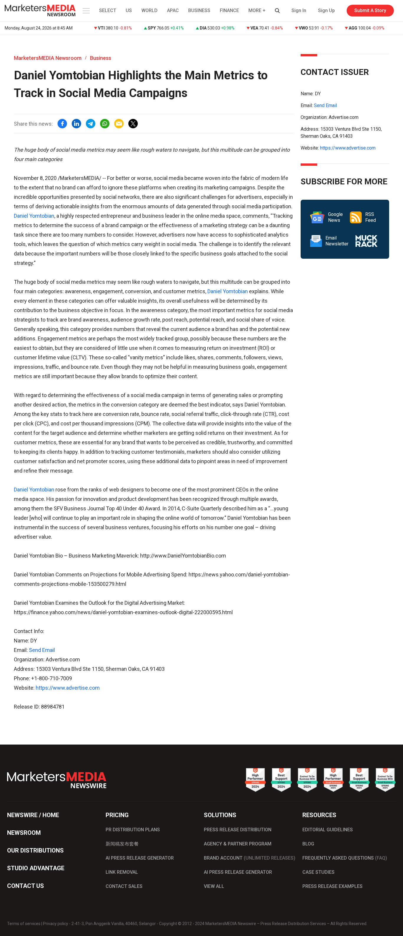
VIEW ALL (214, 886)
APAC (173, 10)
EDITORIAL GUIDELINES (327, 829)
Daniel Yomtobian (34, 216)
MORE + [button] (257, 10)
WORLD (149, 10)
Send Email (42, 650)
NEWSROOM (24, 832)
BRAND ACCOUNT (249, 858)
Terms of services (23, 923)
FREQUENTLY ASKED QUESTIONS (344, 858)
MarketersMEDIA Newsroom (47, 58)
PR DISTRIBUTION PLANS (133, 829)
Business (100, 58)
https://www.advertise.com (68, 688)
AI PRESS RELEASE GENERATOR (140, 858)
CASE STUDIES (318, 872)
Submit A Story (370, 10)
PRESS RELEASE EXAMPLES (332, 886)
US (129, 10)
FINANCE (229, 10)
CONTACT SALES (124, 886)
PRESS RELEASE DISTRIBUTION (237, 829)
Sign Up (326, 10)
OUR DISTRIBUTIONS (35, 850)
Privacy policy (55, 923)
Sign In (298, 10)
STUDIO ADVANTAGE (35, 868)
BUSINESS (199, 10)
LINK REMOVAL (122, 872)
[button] (85, 10)
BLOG (308, 844)
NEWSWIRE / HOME (33, 815)
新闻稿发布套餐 (122, 844)
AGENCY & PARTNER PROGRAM (237, 844)
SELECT (107, 10)
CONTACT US (25, 885)
